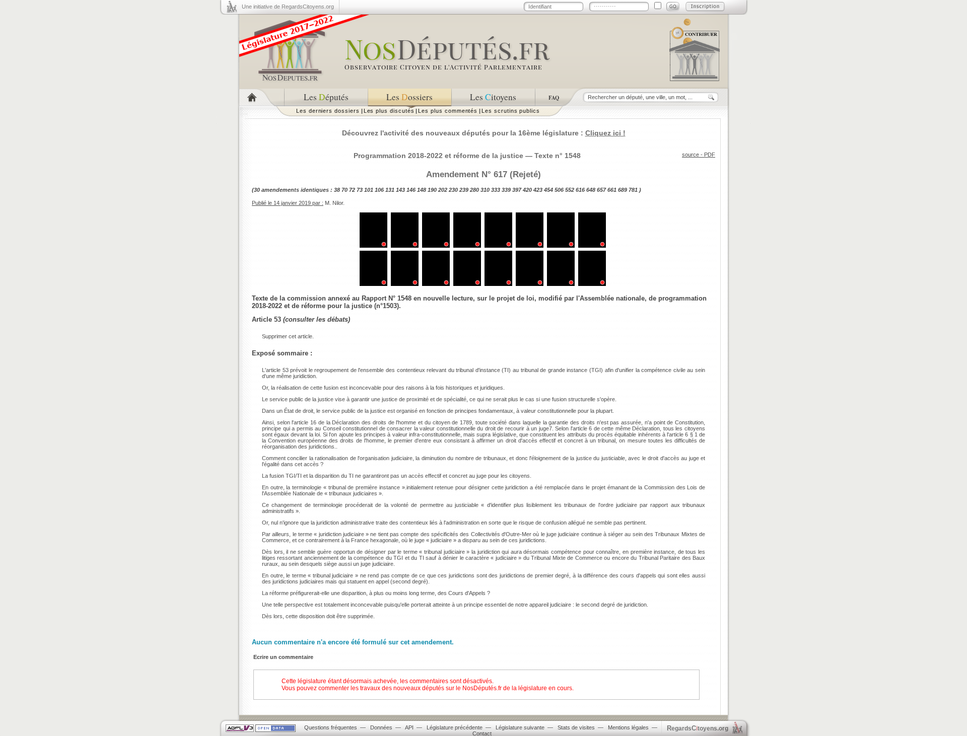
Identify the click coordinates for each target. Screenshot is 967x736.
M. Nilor (334, 203)
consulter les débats (316, 319)
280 (474, 190)
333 (495, 190)
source (690, 155)
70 (344, 190)
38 (337, 190)
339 (506, 190)
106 (379, 190)
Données (381, 727)
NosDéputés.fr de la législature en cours (517, 688)
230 (453, 190)
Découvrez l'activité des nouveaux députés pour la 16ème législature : (484, 133)
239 (463, 190)
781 (633, 190)
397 (516, 190)
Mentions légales (628, 727)
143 (400, 190)
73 (360, 190)
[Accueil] (261, 97)
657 (601, 190)
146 (411, 190)
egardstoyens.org (697, 728)
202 (442, 190)
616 (580, 190)
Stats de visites (576, 727)
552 (569, 190)
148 (421, 190)
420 (527, 190)
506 (559, 190)
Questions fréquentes (330, 727)
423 (537, 190)
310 (485, 190)
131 (389, 190)
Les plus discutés (389, 111)
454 (548, 190)
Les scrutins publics (510, 111)
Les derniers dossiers (328, 111)
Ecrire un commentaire (283, 657)
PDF (709, 155)
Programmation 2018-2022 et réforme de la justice (438, 156)
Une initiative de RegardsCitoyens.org (288, 7)
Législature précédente (454, 727)
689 (622, 190)
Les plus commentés (447, 111)
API (409, 727)
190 (432, 190)
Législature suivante (520, 727)
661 (611, 190)
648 (590, 190)
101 (368, 190)
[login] (673, 7)
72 (352, 190)
